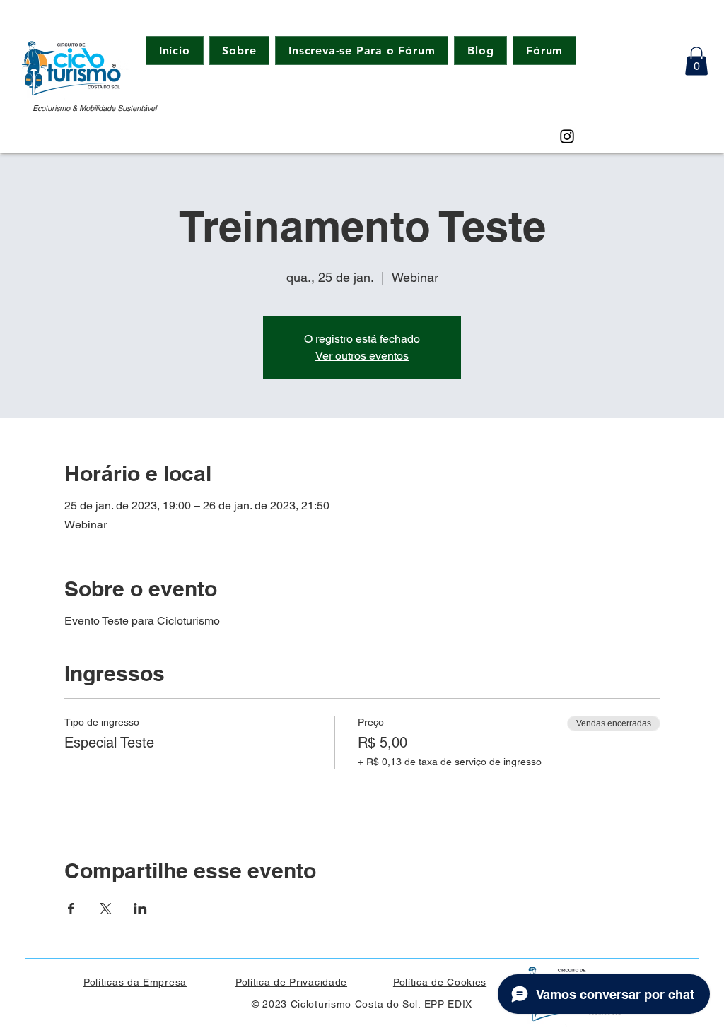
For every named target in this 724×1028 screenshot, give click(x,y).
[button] (696, 61)
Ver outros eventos (362, 355)
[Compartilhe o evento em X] (105, 908)
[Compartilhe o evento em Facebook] (71, 908)
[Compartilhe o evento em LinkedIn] (140, 908)
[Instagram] (567, 136)
